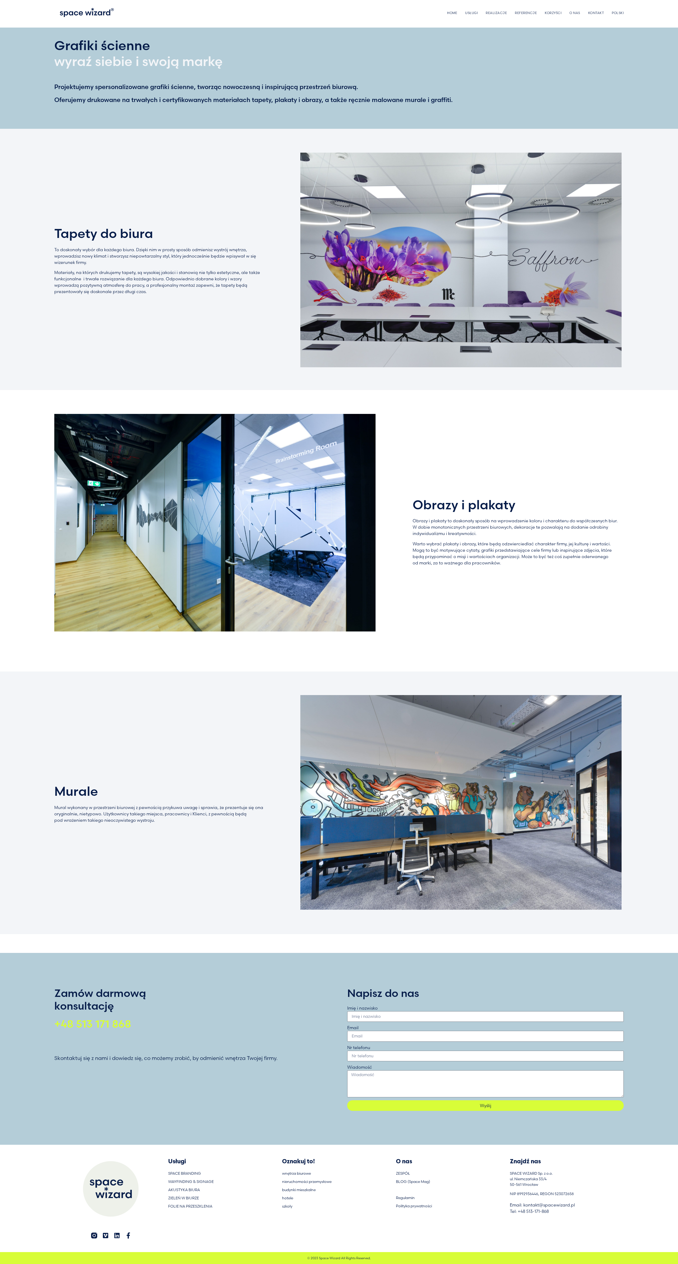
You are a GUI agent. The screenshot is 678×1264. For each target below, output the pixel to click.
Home (452, 13)
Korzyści (553, 13)
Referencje (526, 13)
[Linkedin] (117, 1235)
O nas (574, 13)
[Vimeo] (105, 1235)
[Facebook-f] (128, 1235)
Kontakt (596, 13)
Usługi (471, 13)
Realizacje (496, 13)
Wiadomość (359, 1067)
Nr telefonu (358, 1047)
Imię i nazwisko (362, 1008)
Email (353, 1027)
